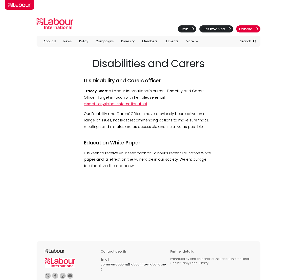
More (190, 41)
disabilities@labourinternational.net (115, 103)
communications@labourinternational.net (133, 267)
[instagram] (63, 276)
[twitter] (48, 276)
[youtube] (70, 276)
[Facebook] (55, 276)
